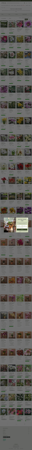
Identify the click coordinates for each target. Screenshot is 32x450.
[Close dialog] (27, 218)
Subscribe (22, 229)
